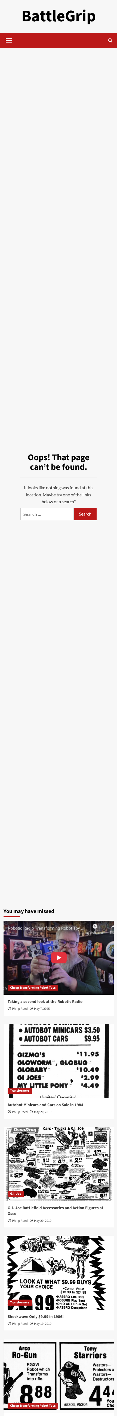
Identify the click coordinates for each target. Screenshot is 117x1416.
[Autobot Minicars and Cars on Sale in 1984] (59, 1061)
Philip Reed (20, 1008)
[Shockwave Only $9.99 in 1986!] (59, 1273)
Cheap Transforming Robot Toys (33, 987)
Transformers (19, 1090)
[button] (9, 40)
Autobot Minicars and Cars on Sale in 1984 (45, 1105)
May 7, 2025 (42, 1008)
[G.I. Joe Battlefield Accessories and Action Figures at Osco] (59, 1164)
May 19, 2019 (42, 1323)
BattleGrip (58, 16)
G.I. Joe (15, 1193)
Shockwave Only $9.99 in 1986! (36, 1317)
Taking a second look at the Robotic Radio (45, 1002)
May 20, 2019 (42, 1112)
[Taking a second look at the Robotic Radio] (59, 958)
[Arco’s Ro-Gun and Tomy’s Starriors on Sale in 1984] (59, 1376)
